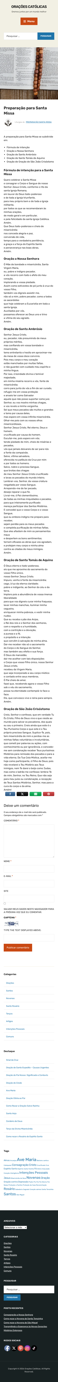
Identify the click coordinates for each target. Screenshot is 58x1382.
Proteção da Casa (29, 1185)
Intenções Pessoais (15, 1029)
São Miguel (20, 1195)
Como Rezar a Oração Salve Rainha (22, 1106)
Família (31, 1169)
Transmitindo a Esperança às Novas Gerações (25, 1326)
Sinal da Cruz (12, 1060)
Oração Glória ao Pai (15, 1098)
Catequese (7, 1165)
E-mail (8, 876)
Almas (7, 1160)
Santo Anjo (11, 1113)
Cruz (47, 1165)
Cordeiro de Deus (14, 1121)
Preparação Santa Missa (39, 122)
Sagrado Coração (29, 1189)
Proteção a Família (15, 1185)
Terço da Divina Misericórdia (19, 1129)
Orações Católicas (29, 7)
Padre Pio (32, 1182)
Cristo (32, 1165)
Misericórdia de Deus (18, 1178)
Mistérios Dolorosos (13, 1330)
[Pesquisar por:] (20, 36)
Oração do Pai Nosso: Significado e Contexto (27, 1075)
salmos (38, 1189)
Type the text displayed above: (22, 930)
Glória (39, 1169)
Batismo (40, 1160)
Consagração (20, 1165)
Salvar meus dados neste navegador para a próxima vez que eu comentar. (29, 911)
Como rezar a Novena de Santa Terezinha (23, 1318)
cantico (46, 1160)
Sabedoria (19, 1189)
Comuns (10, 1036)
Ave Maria (10, 1090)
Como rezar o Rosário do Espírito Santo (24, 1136)
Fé (35, 1168)
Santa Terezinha (47, 1189)
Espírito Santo (23, 1169)
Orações (10, 983)
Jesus (7, 1178)
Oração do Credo (14, 1083)
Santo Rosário (12, 1006)
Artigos (9, 1021)
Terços (9, 1013)
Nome (7, 861)
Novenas (10, 998)
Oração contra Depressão (16, 1182)
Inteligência (14, 1173)
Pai (37, 1182)
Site (6, 891)
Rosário (9, 1189)
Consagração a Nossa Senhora (18, 1315)
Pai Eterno (43, 1182)
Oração (45, 1177)
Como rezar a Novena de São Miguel (21, 1322)
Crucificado (41, 1165)
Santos (9, 990)
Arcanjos (13, 1160)
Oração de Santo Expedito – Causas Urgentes (27, 1067)
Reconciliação (41, 1185)
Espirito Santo (10, 1168)
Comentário (11, 820)
